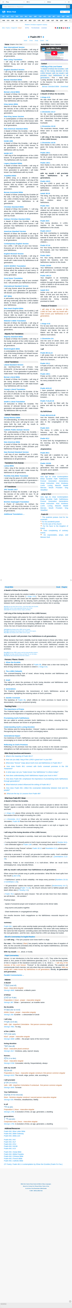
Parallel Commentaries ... (14, 975)
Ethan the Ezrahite (13, 662)
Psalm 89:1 (8, 926)
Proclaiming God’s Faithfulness (16, 718)
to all (65, 75)
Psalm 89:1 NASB (10, 1146)
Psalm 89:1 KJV (10, 1148)
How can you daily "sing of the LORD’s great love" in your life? (29, 760)
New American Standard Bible (16, 129)
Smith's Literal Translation (14, 402)
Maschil (58, 485)
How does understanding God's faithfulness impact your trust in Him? (31, 775)
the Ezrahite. (59, 69)
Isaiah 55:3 (44, 290)
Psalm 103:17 (45, 231)
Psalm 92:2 (44, 438)
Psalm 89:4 (44, 453)
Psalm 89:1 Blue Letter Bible (14, 1131)
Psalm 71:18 (25, 888)
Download (64, 86)
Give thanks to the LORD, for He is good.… (17, 632)
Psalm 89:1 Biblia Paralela (14, 1154)
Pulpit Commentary (12, 955)
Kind (57, 483)
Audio (25, 40)
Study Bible (9, 587)
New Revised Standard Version (16, 452)
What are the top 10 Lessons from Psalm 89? (24, 794)
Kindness (64, 483)
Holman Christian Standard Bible (17, 219)
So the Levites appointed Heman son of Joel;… (19, 608)
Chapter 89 (14, 28)
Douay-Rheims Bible (12, 418)
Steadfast (44, 490)
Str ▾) (20, 44)
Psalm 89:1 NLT (10, 1142)
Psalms (8, 28)
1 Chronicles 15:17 (47, 112)
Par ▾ (17, 44)
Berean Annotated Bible (13, 192)
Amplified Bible (10, 176)
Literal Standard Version (13, 365)
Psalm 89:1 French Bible (13, 1158)
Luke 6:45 (16, 876)
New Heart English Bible (13, 308)
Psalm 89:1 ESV (10, 1144)
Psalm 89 (37, 665)
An (50, 477)
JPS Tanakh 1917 (11, 489)
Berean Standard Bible (13, 80)
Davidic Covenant (13, 698)
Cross (31, 40)
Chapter (65, 587)
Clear (54, 477)
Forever (43, 481)
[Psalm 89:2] (69, 584)
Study (36, 40)
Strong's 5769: (9, 1063)
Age (46, 477)
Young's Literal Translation (14, 389)
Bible (3, 28)
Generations (63, 481)
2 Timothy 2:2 (23, 890)
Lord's (42, 485)
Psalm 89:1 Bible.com (12, 1136)
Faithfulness (63, 479)
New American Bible (12, 442)
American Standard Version (15, 231)
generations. (45, 78)
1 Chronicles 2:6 (46, 338)
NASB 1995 (8, 141)
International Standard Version (16, 286)
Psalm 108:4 (45, 255)
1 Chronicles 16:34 (47, 143)
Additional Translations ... (14, 514)
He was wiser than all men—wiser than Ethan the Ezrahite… (21, 606)
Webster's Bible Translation (15, 321)
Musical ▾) (58, 44)
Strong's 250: (9, 1015)
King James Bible (11, 104)
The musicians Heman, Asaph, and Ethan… (18, 609)
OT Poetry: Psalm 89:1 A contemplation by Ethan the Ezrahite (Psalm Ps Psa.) (33, 1164)
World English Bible (12, 349)
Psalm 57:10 (45, 245)
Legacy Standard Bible (13, 163)
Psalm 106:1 (45, 153)
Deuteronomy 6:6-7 (59, 886)
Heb (47, 40)
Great (42, 483)
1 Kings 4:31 (45, 97)
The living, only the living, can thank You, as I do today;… (21, 654)
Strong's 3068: (9, 1039)
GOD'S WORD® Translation (15, 266)
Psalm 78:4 (44, 206)
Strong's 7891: (9, 1027)
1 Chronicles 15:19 (47, 126)
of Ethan (51, 69)
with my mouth (58, 73)
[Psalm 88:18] (2, 584)
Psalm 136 (27, 844)
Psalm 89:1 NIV (10, 1140)
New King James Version (14, 116)
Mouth (51, 488)
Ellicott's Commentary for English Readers (20, 937)
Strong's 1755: (9, 1112)
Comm (42, 40)
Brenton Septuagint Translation (16, 502)
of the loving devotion (53, 71)
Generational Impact (12, 736)
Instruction (50, 483)
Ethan (42, 479)
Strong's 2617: (9, 1051)
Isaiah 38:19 (45, 193)
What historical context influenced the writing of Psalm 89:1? (28, 784)
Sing (66, 488)
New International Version (14, 47)
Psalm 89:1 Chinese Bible (13, 1156)
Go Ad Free (3, 1303)
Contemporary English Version (16, 244)
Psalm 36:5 (44, 221)
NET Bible (8, 296)
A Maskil (44, 69)
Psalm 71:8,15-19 (47, 401)
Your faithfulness (55, 75)
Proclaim (59, 488)
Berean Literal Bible (12, 92)
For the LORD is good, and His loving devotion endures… (21, 652)
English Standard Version (14, 70)
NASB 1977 (8, 153)
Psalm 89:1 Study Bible (12, 1152)
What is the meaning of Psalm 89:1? (19, 756)
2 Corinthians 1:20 (11, 882)
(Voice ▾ (52, 44)
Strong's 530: (9, 1100)
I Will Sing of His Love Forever (51, 67)
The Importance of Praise (14, 709)
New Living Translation (13, 60)
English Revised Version (14, 254)
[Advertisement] (36, 572)
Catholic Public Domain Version (16, 430)
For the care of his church (52, 524)
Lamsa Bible (9, 466)
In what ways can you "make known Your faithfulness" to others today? (32, 772)
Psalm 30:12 (37, 848)
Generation (52, 481)
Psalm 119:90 (45, 265)
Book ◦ (58, 587)
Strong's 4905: (9, 990)
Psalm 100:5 (45, 181)
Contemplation (62, 477)
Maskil (65, 485)
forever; (49, 73)
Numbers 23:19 (61, 880)
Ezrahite (49, 479)
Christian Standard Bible (14, 207)
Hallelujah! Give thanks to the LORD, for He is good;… (20, 631)
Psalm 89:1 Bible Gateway (14, 1134)
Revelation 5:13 (51, 848)
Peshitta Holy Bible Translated (16, 476)
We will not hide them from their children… (17, 655)
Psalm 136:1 (45, 163)
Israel (8, 680)
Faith (56, 479)
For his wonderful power (51, 522)
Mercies (43, 488)
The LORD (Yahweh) (14, 671)
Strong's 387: (9, 1002)
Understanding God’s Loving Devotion (19, 727)
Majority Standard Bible (13, 337)
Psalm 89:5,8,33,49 (47, 415)
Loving (50, 485)
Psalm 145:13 (45, 276)
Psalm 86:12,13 (46, 353)
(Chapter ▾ (12, 44)
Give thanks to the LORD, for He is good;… (17, 629)
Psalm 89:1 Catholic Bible (13, 1161)
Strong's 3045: (9, 1087)
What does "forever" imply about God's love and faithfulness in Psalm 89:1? (34, 763)
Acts (42, 477)
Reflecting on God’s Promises (16, 745)
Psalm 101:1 (45, 363)
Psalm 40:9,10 (46, 388)
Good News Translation (13, 278)
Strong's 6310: (9, 1075)
